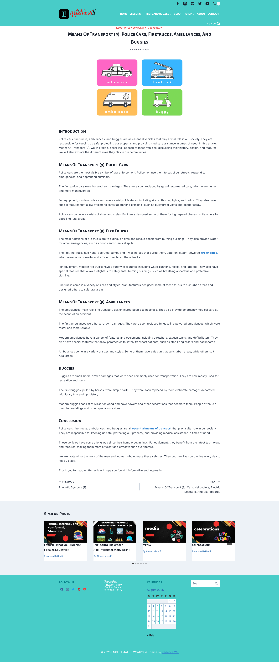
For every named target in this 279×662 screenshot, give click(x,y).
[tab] (133, 563)
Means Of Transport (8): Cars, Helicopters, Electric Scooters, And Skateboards (187, 486)
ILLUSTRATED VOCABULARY (131, 28)
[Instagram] (185, 3)
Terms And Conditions (110, 582)
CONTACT (213, 13)
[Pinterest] (192, 3)
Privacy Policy (113, 585)
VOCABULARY (155, 28)
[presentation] (65, 532)
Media (147, 545)
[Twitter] (200, 3)
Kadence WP (170, 652)
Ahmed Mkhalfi (55, 556)
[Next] (229, 541)
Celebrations (201, 545)
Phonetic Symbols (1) (72, 484)
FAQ (120, 589)
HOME (123, 13)
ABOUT (201, 13)
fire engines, (209, 252)
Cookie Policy (112, 587)
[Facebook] (177, 3)
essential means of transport (151, 428)
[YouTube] (207, 3)
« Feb (150, 635)
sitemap (109, 589)
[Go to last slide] (49, 541)
